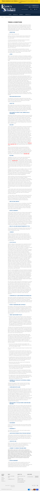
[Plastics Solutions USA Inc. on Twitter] (32, 485)
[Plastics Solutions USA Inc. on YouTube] (37, 485)
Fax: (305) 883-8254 (21, 482)
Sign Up (36, 476)
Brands (21, 14)
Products (15, 14)
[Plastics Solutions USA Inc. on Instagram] (35, 485)
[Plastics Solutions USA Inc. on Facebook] (34, 485)
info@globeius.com (35, 5)
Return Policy (12, 485)
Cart (36, 9)
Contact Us (27, 14)
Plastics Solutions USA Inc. (8, 489)
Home (10, 14)
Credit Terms (13, 486)
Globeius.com (23, 1)
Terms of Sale (7, 485)
